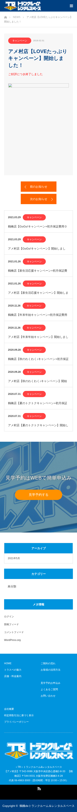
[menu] (71, 6)
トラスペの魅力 (12, 669)
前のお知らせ (38, 186)
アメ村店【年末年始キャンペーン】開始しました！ (38, 339)
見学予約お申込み (50, 683)
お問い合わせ (48, 695)
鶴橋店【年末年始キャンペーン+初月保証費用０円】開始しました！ (37, 317)
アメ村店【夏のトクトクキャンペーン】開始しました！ (38, 427)
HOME (7, 663)
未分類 (12, 586)
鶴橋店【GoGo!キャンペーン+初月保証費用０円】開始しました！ (37, 228)
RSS (39, 788)
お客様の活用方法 (50, 669)
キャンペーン (19, 40)
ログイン (9, 616)
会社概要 (9, 709)
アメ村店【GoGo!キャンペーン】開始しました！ (37, 250)
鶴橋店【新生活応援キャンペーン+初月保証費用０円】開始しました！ (37, 273)
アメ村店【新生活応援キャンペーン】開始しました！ (38, 295)
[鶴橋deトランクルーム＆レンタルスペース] (22, 6)
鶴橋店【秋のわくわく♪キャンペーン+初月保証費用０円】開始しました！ (38, 361)
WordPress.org (12, 640)
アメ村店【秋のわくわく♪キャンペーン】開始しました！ (37, 383)
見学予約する (38, 494)
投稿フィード (11, 624)
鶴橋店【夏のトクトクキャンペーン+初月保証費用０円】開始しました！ (37, 405)
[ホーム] (5, 16)
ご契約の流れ (48, 663)
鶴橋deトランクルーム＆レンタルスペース (47, 805)
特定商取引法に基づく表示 (19, 715)
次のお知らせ (38, 199)
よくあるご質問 (49, 689)
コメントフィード (14, 632)
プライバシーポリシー (16, 721)
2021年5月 (14, 558)
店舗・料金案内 (12, 676)
